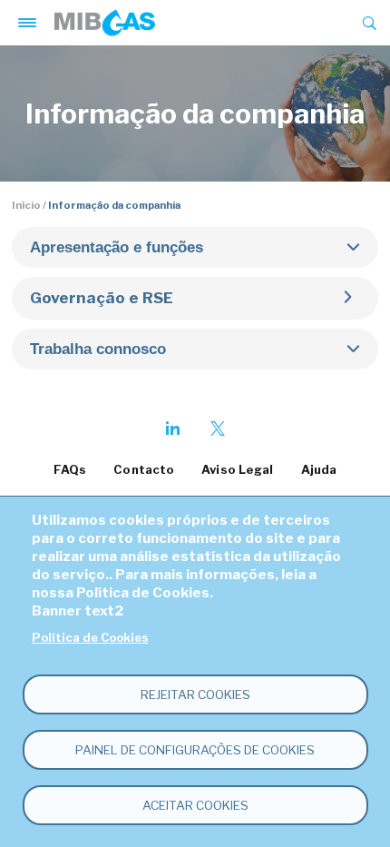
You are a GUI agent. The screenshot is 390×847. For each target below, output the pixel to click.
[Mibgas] (104, 22)
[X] (217, 428)
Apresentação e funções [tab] (116, 247)
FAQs (70, 469)
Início (26, 205)
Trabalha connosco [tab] (98, 349)
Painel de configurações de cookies (195, 750)
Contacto (143, 469)
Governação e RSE (101, 298)
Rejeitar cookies (195, 694)
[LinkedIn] (172, 428)
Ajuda (319, 469)
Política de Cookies (90, 638)
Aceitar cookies (195, 805)
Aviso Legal (237, 469)
